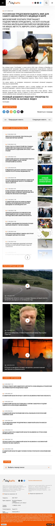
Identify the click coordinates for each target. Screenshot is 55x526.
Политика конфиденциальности (35, 480)
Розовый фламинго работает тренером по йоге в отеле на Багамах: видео (26, 98)
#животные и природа (44, 112)
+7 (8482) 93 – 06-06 (16, 505)
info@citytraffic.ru (15, 511)
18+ (33, 2)
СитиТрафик (6, 102)
